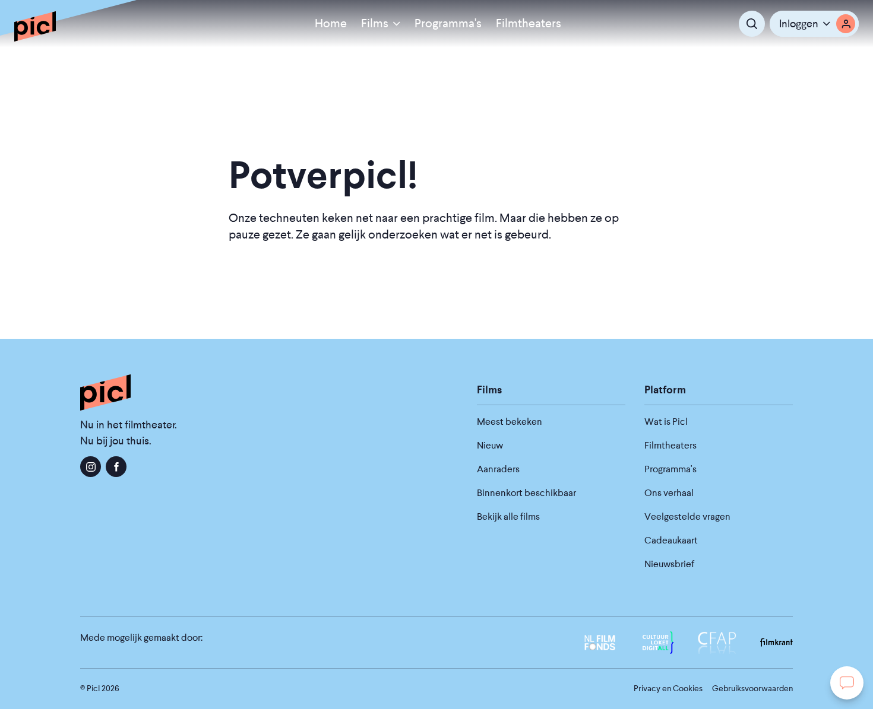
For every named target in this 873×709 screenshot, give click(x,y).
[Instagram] (90, 466)
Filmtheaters (528, 23)
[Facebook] (116, 466)
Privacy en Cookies (668, 688)
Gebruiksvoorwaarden (752, 688)
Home (331, 23)
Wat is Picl (666, 421)
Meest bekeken (509, 421)
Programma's (448, 23)
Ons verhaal (669, 492)
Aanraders (498, 469)
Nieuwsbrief (669, 564)
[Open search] (752, 24)
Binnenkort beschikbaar (526, 492)
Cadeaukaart (671, 540)
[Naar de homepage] (35, 26)
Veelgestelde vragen (687, 516)
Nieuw (490, 445)
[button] (814, 24)
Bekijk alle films (508, 516)
